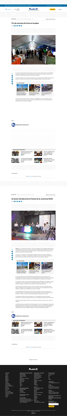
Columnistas (29, 5)
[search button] (6, 5)
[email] (19, 25)
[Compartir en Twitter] (17, 25)
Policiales (14, 5)
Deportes (9, 5)
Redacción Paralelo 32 (22, 125)
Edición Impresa (49, 5)
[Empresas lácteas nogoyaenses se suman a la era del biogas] (38, 160)
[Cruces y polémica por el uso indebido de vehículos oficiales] (38, 153)
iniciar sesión (30, 176)
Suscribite (52, 9)
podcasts (24, 5)
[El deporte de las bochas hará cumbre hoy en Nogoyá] (15, 153)
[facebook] (16, 25)
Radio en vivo (59, 5)
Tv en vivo (54, 5)
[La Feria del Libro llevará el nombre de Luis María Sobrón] (15, 160)
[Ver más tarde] (12, 26)
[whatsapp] (14, 25)
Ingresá (59, 9)
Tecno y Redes (19, 5)
